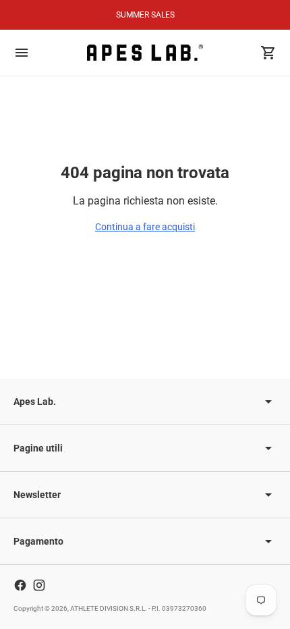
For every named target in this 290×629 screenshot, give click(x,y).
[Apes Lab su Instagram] (39, 585)
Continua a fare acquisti (145, 226)
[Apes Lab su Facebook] (20, 585)
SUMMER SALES (145, 15)
